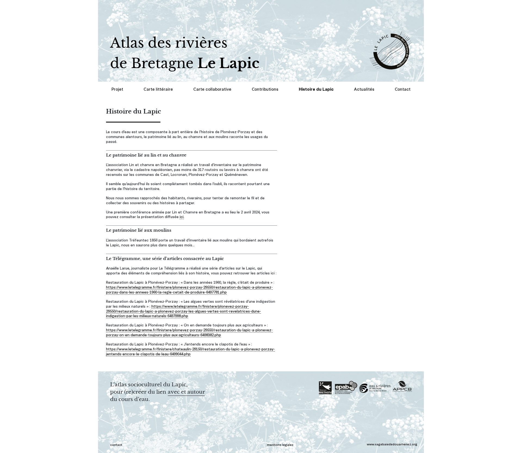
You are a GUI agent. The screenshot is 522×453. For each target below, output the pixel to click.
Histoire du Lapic (316, 89)
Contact (403, 89)
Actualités (364, 89)
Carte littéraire (158, 89)
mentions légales (280, 444)
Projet (117, 89)
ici (182, 216)
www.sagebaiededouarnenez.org (392, 444)
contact (116, 444)
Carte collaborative (212, 89)
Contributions (265, 89)
